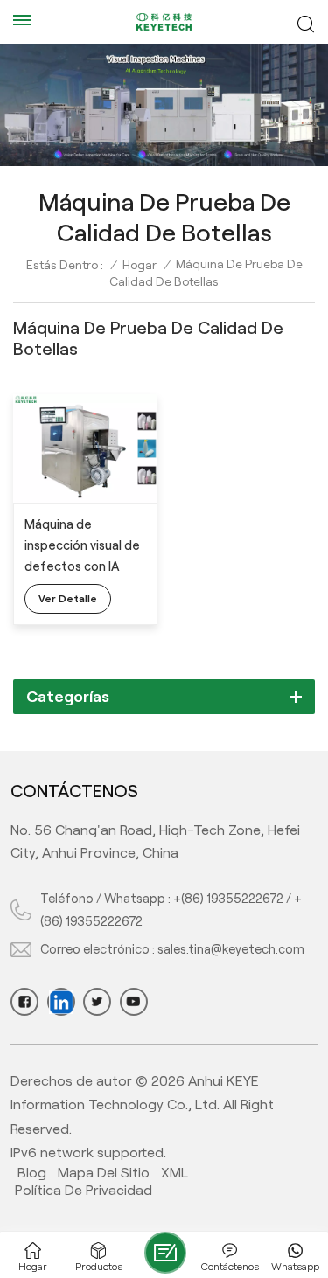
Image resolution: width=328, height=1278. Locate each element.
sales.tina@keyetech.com (230, 949)
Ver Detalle (67, 598)
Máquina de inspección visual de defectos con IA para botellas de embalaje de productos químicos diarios (83, 547)
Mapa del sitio (104, 1172)
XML (174, 1172)
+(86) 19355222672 (228, 899)
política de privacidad (83, 1190)
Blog (31, 1172)
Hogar (139, 265)
